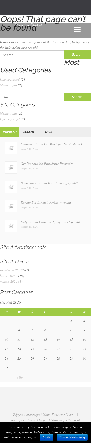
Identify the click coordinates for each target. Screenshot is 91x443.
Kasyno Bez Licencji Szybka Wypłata (46, 202)
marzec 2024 (8, 281)
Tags (48, 132)
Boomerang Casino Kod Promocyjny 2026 (49, 183)
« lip (19, 377)
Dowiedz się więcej (72, 437)
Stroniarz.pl (59, 420)
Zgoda (46, 437)
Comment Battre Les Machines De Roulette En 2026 (53, 144)
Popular (10, 132)
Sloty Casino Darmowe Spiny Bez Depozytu (50, 222)
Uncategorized (10, 79)
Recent (29, 132)
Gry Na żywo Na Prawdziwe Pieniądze (47, 163)
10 (6, 339)
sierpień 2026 (9, 270)
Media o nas (8, 85)
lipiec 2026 (7, 275)
